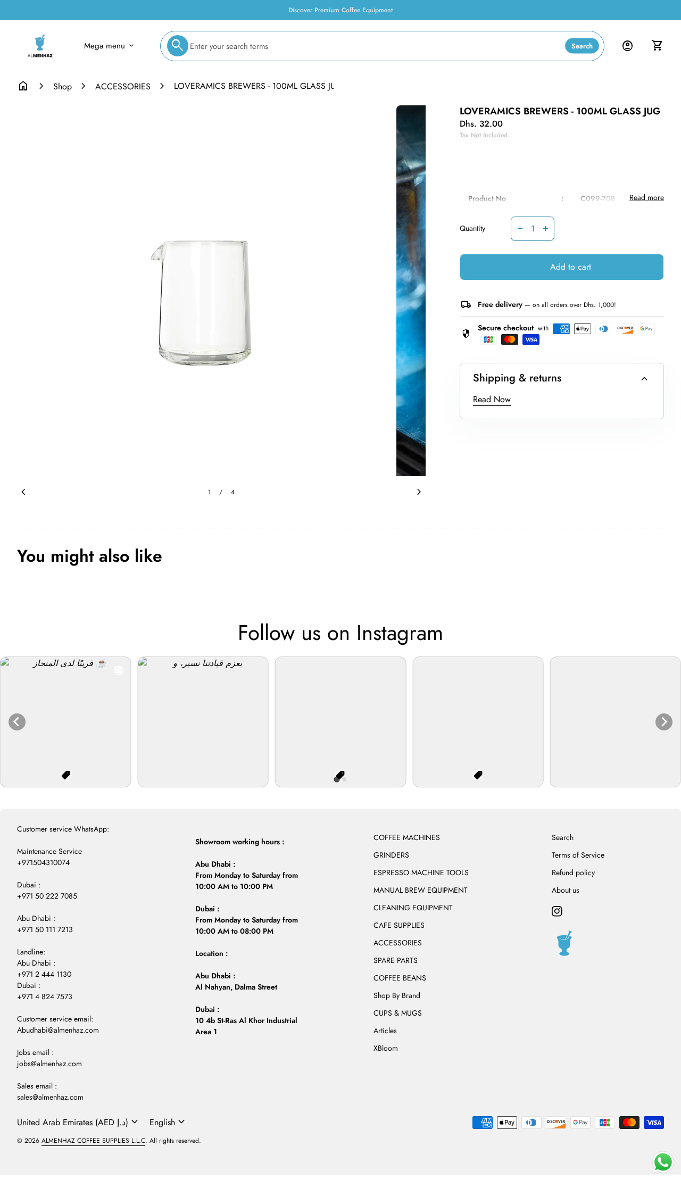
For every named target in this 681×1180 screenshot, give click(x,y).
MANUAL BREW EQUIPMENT (420, 890)
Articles (385, 1030)
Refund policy (573, 872)
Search (582, 46)
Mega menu (110, 46)
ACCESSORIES (123, 86)
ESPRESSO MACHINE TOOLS (421, 872)
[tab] (336, 780)
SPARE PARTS (395, 960)
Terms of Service (578, 855)
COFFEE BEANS (399, 978)
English (169, 1122)
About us (565, 890)
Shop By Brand (396, 995)
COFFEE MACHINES (406, 837)
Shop (62, 86)
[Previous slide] (17, 721)
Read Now (492, 399)
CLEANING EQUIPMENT (413, 907)
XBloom (385, 1048)
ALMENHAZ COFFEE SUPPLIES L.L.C (93, 1140)
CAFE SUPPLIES (399, 925)
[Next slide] (663, 721)
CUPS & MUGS (397, 1013)
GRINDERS (391, 855)
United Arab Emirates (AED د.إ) (79, 1122)
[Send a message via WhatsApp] (663, 1162)
